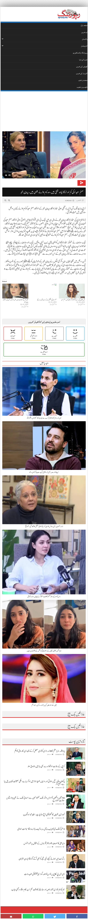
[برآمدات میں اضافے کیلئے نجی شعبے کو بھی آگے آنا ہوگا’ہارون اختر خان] (75, 861)
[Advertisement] (44, 110)
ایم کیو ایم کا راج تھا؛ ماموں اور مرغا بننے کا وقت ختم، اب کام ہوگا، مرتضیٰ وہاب (38, 889)
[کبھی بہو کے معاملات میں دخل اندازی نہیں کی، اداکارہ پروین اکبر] (15, 291)
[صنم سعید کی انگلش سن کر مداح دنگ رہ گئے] (44, 291)
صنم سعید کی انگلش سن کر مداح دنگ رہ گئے (47, 299)
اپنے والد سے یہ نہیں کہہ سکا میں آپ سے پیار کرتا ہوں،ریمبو (44, 472)
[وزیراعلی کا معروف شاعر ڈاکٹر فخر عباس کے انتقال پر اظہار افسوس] (75, 845)
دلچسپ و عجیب (82, 87)
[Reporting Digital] (69, 14)
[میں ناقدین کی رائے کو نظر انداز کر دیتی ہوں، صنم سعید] (72, 291)
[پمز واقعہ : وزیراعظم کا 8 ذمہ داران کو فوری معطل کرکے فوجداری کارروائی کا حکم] (75, 753)
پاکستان (84, 39)
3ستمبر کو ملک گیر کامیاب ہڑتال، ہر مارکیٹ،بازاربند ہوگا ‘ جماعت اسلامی (41, 829)
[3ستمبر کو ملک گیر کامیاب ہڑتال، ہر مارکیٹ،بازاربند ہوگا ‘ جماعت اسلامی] (75, 831)
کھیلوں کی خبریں (81, 66)
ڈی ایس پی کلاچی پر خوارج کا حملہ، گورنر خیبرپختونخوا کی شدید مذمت (44, 874)
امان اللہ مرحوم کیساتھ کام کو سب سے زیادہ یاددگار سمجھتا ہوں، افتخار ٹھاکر (44, 418)
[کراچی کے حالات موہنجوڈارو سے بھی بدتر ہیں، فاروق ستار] (75, 768)
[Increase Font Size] (9, 200)
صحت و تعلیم (82, 80)
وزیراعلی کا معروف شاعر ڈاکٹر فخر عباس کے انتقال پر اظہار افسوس (44, 843)
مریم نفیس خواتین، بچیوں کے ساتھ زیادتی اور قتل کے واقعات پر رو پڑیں (44, 650)
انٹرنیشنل (84, 46)
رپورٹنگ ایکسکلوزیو (80, 53)
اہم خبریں (84, 32)
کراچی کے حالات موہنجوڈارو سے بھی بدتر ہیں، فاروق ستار (46, 766)
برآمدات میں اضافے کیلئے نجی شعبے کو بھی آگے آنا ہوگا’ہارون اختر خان (42, 859)
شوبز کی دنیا (83, 59)
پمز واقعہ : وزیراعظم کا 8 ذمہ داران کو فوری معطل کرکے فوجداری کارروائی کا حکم (39, 751)
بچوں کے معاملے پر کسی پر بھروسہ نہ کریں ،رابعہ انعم (44, 705)
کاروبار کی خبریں (81, 73)
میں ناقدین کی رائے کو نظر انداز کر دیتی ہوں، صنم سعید (73, 299)
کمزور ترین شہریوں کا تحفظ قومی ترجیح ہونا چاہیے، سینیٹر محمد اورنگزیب (44, 814)
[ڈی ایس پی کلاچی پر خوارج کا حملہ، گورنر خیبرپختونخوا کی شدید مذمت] (75, 876)
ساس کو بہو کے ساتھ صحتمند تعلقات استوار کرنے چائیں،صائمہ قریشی (44, 596)
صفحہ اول (84, 25)
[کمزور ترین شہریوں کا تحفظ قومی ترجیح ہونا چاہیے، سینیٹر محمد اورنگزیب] (75, 817)
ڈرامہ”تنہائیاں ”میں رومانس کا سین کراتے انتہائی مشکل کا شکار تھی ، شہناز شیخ (44, 526)
